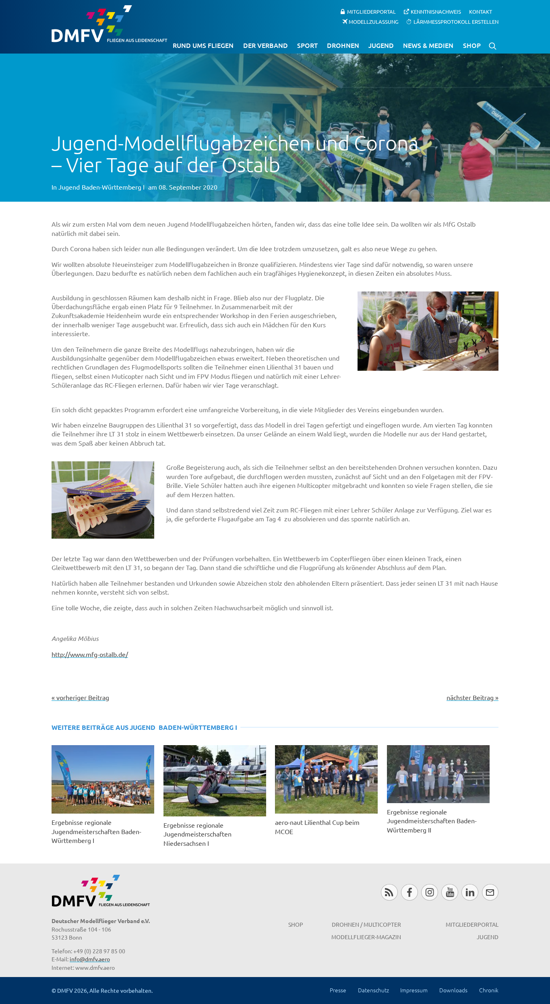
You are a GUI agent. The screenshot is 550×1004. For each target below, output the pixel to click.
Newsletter (490, 892)
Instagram (429, 892)
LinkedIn (469, 892)
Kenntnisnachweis (436, 11)
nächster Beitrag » (472, 697)
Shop (472, 45)
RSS (389, 892)
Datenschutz (373, 990)
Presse (338, 990)
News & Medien (428, 45)
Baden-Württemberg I (113, 187)
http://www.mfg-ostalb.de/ (90, 654)
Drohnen (343, 45)
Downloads (453, 990)
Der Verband (265, 45)
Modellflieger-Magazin (366, 936)
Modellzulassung (374, 21)
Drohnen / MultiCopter (366, 924)
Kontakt (480, 11)
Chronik (488, 990)
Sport (307, 45)
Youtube (449, 892)
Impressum (414, 990)
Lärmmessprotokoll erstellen (456, 21)
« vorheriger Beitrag (80, 697)
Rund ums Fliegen (203, 45)
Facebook (409, 892)
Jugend (381, 45)
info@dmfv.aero (90, 959)
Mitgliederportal (371, 11)
